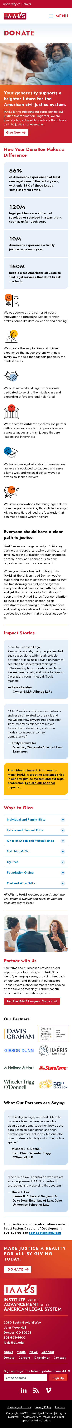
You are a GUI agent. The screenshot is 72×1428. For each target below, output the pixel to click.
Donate (9, 1357)
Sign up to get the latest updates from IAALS (25, 1371)
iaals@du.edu (14, 1342)
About (8, 1352)
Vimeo (48, 1390)
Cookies (60, 1407)
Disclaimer (42, 1357)
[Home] (15, 16)
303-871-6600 (14, 1337)
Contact (60, 1357)
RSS (36, 1390)
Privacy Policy (43, 1407)
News (33, 1352)
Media (21, 1352)
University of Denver (17, 4)
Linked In (24, 1390)
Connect (47, 1352)
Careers (24, 1357)
